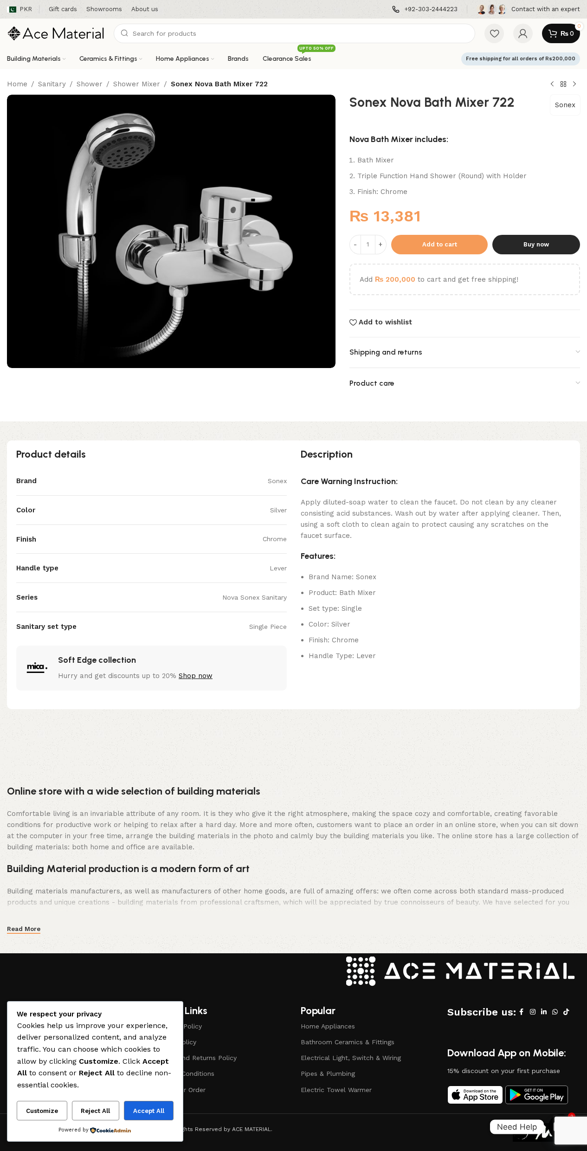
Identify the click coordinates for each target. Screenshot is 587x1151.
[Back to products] (563, 84)
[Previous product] (552, 84)
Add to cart (439, 244)
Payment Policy (178, 1026)
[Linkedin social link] (543, 1012)
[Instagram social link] (532, 1012)
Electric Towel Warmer (336, 1089)
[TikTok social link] (566, 1012)
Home (17, 84)
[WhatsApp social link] (555, 1012)
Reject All (95, 1110)
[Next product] (574, 84)
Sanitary (52, 84)
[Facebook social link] (521, 1012)
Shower (90, 84)
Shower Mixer (136, 84)
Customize (42, 1110)
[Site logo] (55, 33)
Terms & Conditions (184, 1073)
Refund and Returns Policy (195, 1057)
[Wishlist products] (494, 33)
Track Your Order (180, 1089)
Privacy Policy (175, 1042)
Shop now (196, 676)
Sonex (565, 105)
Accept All (148, 1110)
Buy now (536, 244)
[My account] (523, 33)
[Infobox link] (425, 9)
